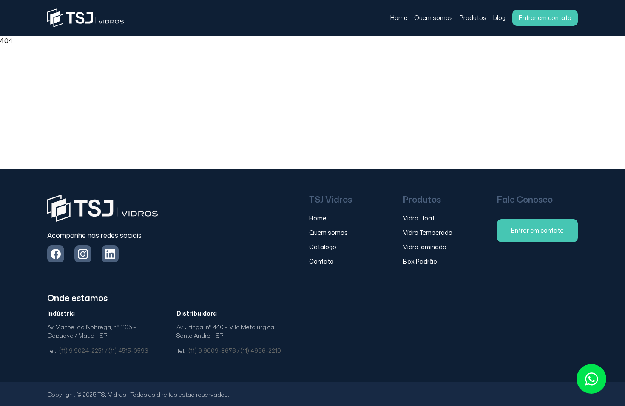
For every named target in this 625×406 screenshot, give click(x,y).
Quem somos (433, 18)
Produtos (473, 18)
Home (398, 18)
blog (499, 18)
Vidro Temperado (427, 232)
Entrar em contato (545, 18)
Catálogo (322, 247)
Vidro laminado (424, 247)
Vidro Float (419, 218)
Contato (321, 261)
